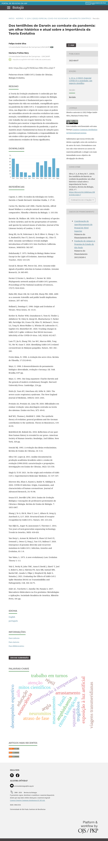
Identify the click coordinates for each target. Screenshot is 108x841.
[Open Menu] (8, 7)
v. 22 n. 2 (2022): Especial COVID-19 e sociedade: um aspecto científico (58, 18)
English (12, 617)
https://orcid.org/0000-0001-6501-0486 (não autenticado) (32, 59)
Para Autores (14, 642)
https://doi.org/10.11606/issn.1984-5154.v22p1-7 (34, 68)
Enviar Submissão (19, 658)
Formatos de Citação (81, 200)
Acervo (19, 18)
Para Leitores (14, 638)
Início (11, 18)
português (13, 621)
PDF (72, 45)
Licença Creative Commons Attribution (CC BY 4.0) (27, 800)
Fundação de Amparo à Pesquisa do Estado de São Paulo (84, 244)
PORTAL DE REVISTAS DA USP (14, 3)
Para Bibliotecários (16, 646)
